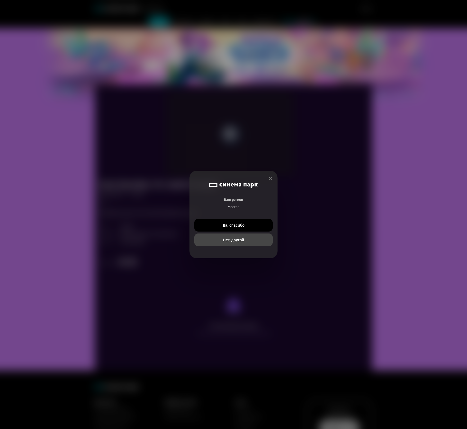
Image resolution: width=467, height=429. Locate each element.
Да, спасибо (233, 225)
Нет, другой (233, 240)
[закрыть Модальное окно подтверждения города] (270, 178)
